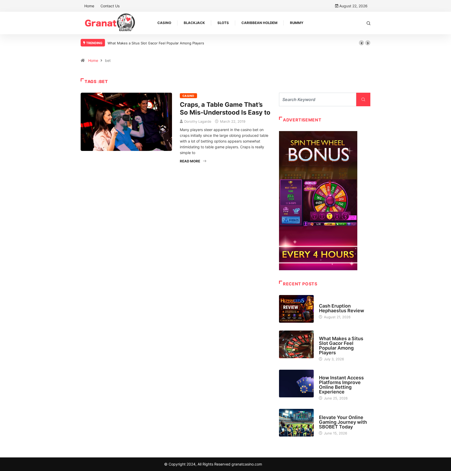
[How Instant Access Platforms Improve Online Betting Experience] (296, 383)
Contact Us (110, 6)
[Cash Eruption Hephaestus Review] (296, 309)
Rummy (296, 23)
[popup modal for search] (368, 23)
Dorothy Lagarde (197, 121)
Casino (164, 23)
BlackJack (194, 23)
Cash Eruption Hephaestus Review (341, 308)
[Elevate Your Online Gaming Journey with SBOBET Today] (296, 423)
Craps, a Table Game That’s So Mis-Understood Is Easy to (225, 108)
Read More (190, 161)
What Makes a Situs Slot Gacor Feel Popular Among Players (156, 43)
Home (89, 6)
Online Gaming (331, 412)
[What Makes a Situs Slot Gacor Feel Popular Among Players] (296, 344)
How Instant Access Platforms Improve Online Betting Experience (341, 385)
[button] (361, 42)
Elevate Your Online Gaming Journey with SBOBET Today (343, 422)
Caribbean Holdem (259, 23)
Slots (223, 23)
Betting (325, 373)
